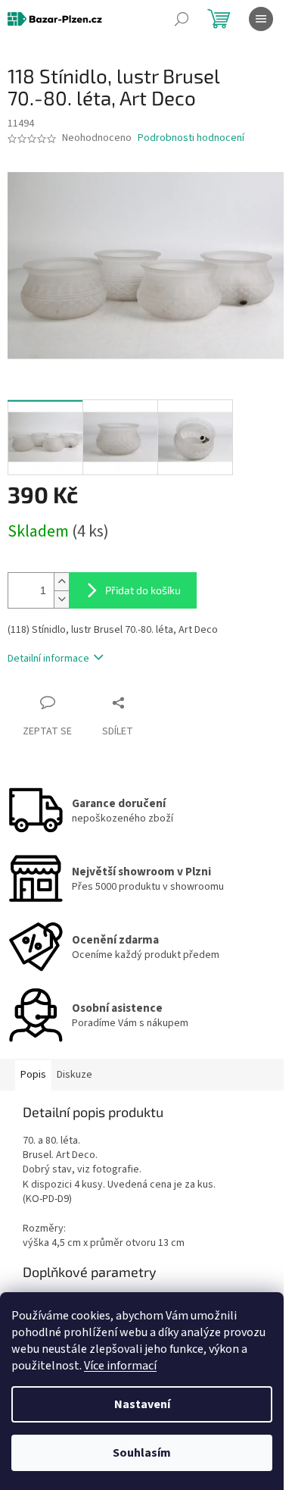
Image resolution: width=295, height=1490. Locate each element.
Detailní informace (48, 658)
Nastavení (142, 1404)
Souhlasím (142, 1453)
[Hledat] (181, 19)
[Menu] (261, 19)
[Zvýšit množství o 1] (61, 581)
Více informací (120, 1365)
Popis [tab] (33, 1074)
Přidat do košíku (143, 590)
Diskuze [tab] (74, 1074)
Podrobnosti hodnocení (191, 138)
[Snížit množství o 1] (61, 599)
